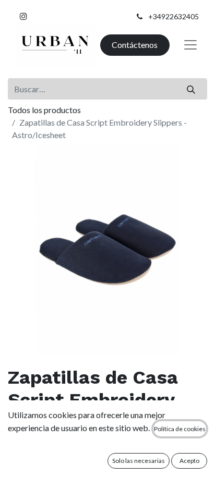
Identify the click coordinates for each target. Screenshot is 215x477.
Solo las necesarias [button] (138, 460)
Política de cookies (180, 429)
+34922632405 (173, 16)
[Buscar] (191, 88)
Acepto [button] (189, 460)
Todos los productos (44, 110)
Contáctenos (135, 45)
